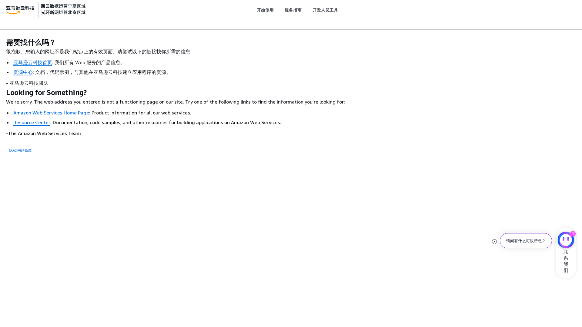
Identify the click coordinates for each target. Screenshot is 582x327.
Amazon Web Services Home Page (51, 113)
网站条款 (24, 150)
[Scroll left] (252, 10)
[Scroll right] (342, 10)
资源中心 (23, 72)
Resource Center (31, 122)
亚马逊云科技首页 (32, 62)
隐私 (12, 150)
